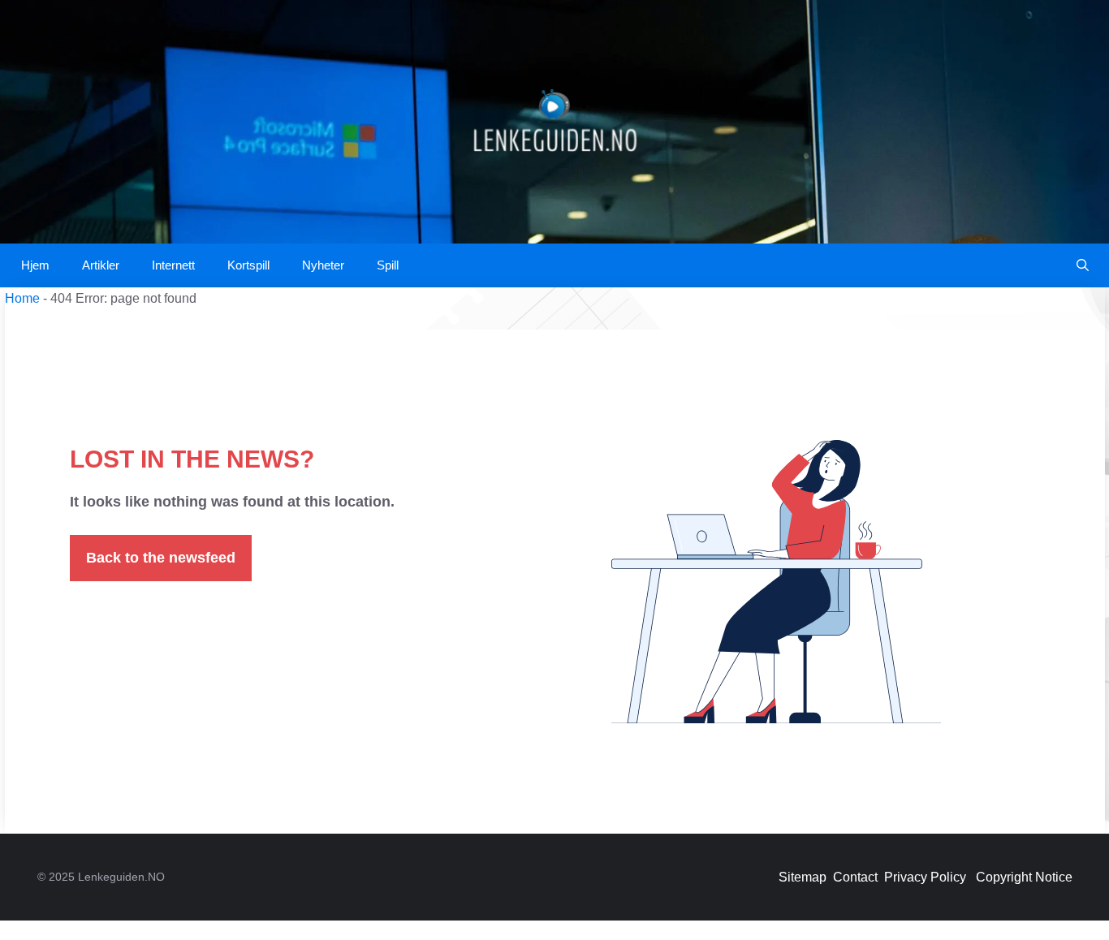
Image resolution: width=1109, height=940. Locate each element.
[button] (1082, 265)
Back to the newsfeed (160, 558)
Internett (173, 265)
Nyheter (323, 265)
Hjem (35, 265)
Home (22, 298)
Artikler (100, 265)
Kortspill (248, 265)
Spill (388, 265)
